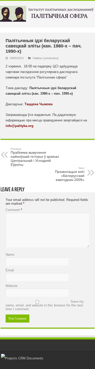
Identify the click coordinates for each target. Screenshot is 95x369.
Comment (14, 210)
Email (10, 270)
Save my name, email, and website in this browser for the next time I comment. (45, 305)
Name (10, 254)
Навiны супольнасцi (45, 58)
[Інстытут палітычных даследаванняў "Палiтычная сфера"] (47, 13)
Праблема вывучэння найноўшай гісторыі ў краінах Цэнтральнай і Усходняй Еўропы (35, 157)
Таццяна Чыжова (38, 104)
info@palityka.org (19, 126)
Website (11, 286)
